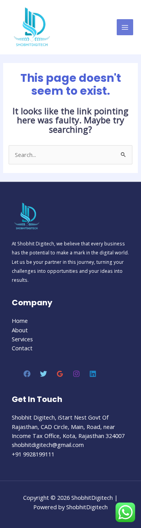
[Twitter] (43, 373)
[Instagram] (76, 373)
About (20, 330)
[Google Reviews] (59, 373)
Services (22, 339)
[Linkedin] (92, 373)
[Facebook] (27, 373)
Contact (22, 348)
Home (20, 320)
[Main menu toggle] (125, 27)
